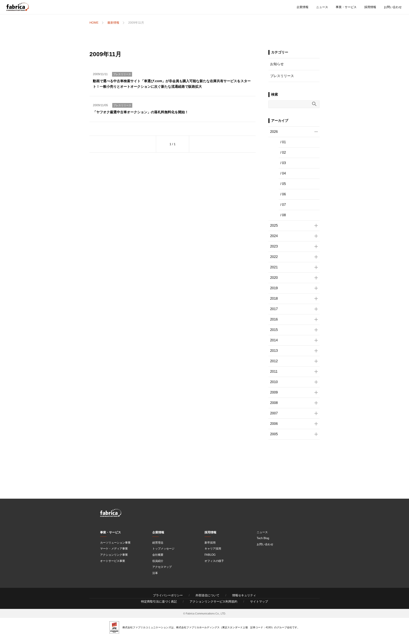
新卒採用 (210, 542)
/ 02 (283, 152)
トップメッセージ (163, 548)
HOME (93, 22)
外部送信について (207, 595)
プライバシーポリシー (168, 595)
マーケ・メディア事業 (114, 548)
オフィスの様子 (214, 561)
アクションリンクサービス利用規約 (213, 601)
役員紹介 (157, 561)
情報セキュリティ (244, 595)
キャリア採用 (212, 548)
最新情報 (113, 22)
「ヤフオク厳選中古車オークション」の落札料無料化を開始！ (140, 112)
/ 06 (283, 194)
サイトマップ (259, 601)
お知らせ (277, 64)
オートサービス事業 (112, 561)
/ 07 (283, 204)
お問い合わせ (393, 7)
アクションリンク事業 (114, 554)
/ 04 (283, 173)
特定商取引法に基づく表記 (159, 601)
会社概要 (157, 554)
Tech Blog (263, 538)
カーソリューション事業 (115, 542)
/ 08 (283, 215)
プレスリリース (122, 74)
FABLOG (210, 554)
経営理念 (157, 542)
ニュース (322, 7)
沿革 (155, 573)
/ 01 (283, 142)
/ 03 (283, 163)
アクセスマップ (162, 566)
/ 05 (283, 184)
